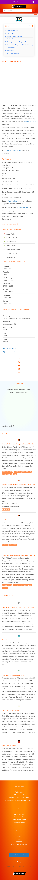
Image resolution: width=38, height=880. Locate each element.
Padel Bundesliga (19, 822)
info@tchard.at (11, 348)
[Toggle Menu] (35, 15)
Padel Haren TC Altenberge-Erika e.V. (13, 675)
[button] (22, 2)
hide (31, 26)
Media (19, 839)
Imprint (19, 842)
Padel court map (30, 121)
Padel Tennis (19, 814)
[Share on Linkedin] (19, 369)
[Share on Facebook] (19, 365)
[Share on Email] (19, 372)
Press (19, 836)
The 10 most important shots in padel (13, 520)
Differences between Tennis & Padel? (19, 800)
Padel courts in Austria (14, 150)
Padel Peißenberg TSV (9, 745)
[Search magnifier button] (33, 10)
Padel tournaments (19, 820)
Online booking (11, 201)
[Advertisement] (19, 84)
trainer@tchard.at (23, 207)
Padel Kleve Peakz (7, 640)
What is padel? (19, 795)
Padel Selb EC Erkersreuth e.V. (11, 710)
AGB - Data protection (19, 844)
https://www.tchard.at (13, 352)
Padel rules (19, 792)
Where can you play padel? (19, 797)
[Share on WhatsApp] (19, 358)
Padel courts (19, 817)
